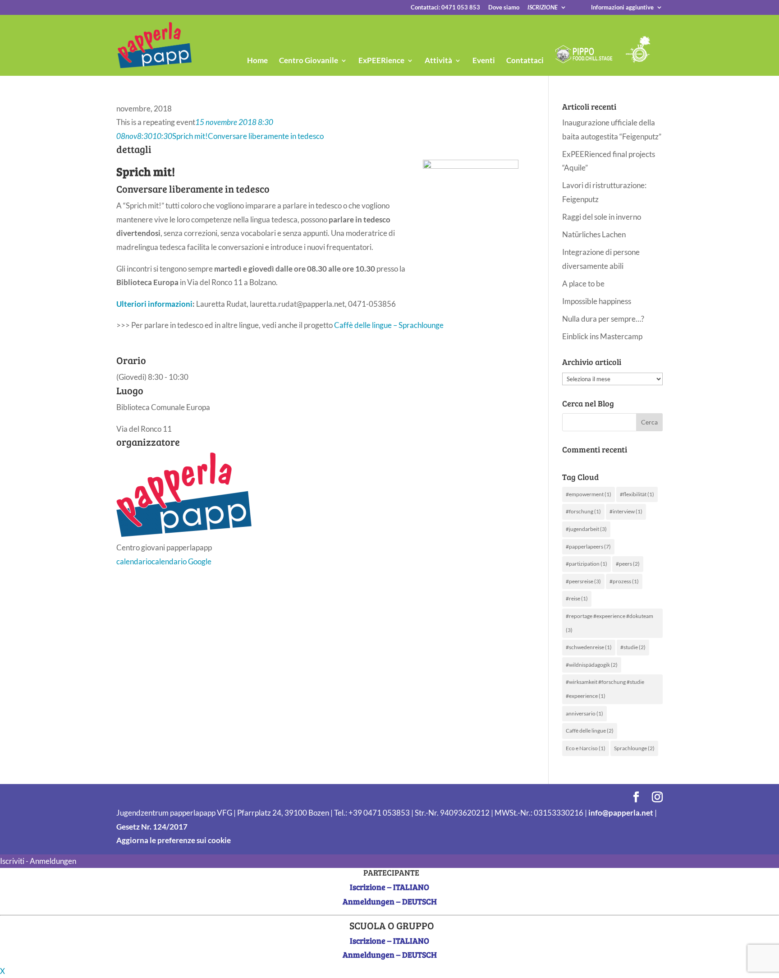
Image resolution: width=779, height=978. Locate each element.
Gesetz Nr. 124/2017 (152, 826)
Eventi (483, 61)
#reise (577, 598)
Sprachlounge (634, 748)
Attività (438, 61)
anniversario (584, 713)
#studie (633, 647)
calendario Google (181, 561)
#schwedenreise (589, 647)
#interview (625, 511)
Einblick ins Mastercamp (602, 336)
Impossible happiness (596, 301)
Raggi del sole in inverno (601, 216)
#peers (628, 563)
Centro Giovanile (308, 61)
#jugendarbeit (586, 529)
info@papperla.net (620, 812)
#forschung (583, 511)
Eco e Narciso (585, 748)
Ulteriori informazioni (154, 304)
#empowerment (588, 494)
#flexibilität (637, 494)
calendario (133, 561)
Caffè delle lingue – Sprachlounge (389, 325)
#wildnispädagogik (592, 664)
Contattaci (525, 61)
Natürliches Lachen (594, 234)
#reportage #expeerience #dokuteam (609, 623)
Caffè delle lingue (590, 730)
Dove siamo (503, 8)
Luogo (129, 390)
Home (257, 61)
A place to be (583, 283)
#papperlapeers (588, 546)
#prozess (624, 581)
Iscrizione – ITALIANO (389, 886)
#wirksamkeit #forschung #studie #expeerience (605, 688)
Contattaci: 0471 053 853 (445, 8)
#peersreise (583, 581)
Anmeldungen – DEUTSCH (390, 901)
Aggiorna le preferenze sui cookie (173, 840)
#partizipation (586, 563)
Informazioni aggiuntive (622, 8)
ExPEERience (381, 61)
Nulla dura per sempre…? (603, 318)
